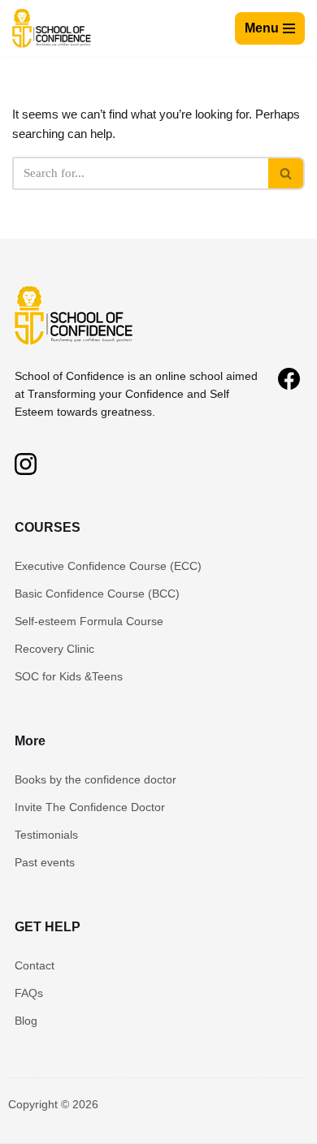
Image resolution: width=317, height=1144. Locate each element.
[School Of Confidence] (76, 348)
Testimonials (46, 834)
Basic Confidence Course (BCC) (97, 593)
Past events (45, 862)
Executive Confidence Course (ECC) (108, 565)
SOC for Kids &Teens (69, 676)
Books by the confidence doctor (95, 779)
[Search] (286, 173)
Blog (26, 1020)
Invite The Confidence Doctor (90, 807)
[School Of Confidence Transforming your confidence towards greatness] (52, 28)
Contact (34, 965)
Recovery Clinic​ (54, 648)
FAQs (29, 992)
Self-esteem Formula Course (89, 621)
